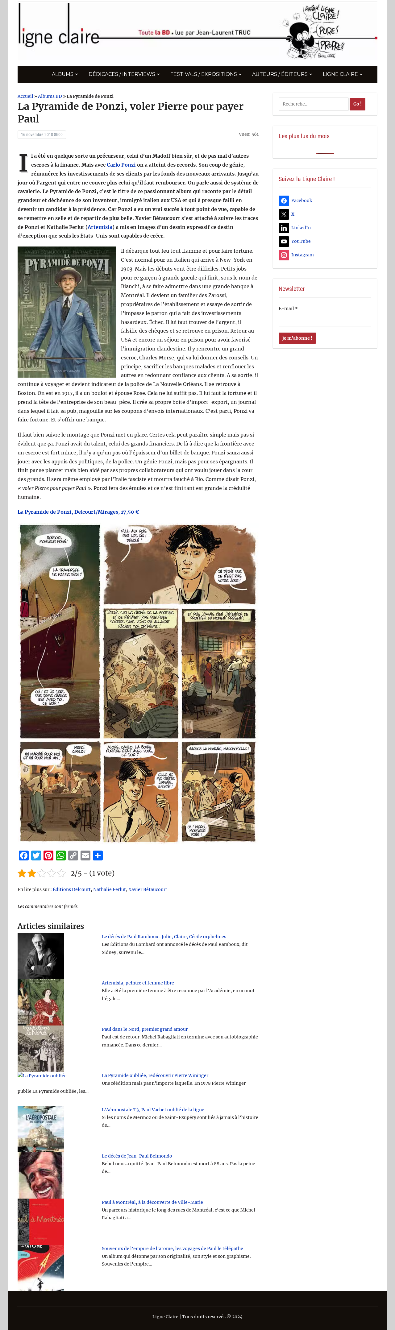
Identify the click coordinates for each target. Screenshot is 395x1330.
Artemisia (100, 227)
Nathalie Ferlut (109, 889)
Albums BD (50, 96)
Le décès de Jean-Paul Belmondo (137, 1156)
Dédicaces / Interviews (122, 74)
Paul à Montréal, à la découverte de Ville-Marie (152, 1202)
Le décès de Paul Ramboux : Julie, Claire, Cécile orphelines (164, 936)
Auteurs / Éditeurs (280, 74)
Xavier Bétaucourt (147, 889)
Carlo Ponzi (121, 165)
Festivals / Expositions (203, 74)
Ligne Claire (340, 74)
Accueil (25, 96)
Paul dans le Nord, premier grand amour (145, 1029)
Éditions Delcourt (72, 889)
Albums (62, 74)
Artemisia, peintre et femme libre (138, 983)
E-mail (288, 308)
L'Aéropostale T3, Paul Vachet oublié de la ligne (153, 1109)
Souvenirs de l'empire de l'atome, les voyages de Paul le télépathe (172, 1248)
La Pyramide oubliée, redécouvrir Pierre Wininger (155, 1075)
